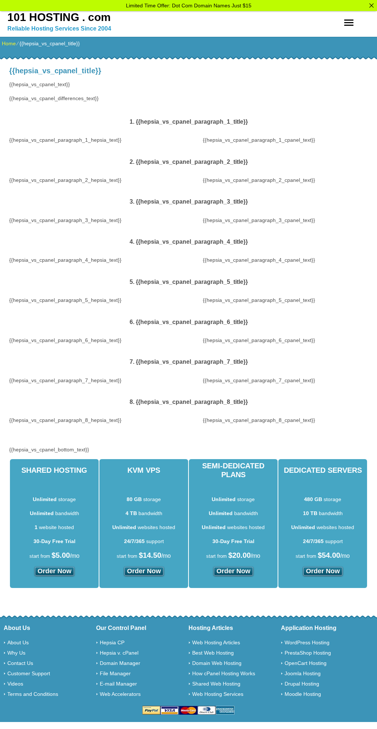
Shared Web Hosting (216, 684)
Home (9, 43)
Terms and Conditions (32, 694)
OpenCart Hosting (306, 663)
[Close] (371, 5)
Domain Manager (120, 663)
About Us (18, 642)
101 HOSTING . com (59, 17)
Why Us (16, 653)
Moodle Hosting (303, 694)
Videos (15, 684)
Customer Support (28, 673)
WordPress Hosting (307, 642)
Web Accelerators (120, 694)
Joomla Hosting (303, 673)
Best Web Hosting (213, 653)
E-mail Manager (118, 684)
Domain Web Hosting (217, 663)
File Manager (115, 673)
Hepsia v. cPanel (119, 653)
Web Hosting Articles (216, 642)
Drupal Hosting (302, 684)
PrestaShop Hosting (308, 653)
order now (54, 571)
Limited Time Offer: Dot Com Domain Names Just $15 (188, 5)
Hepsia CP (112, 642)
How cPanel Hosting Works (223, 673)
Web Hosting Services (217, 694)
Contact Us (20, 663)
